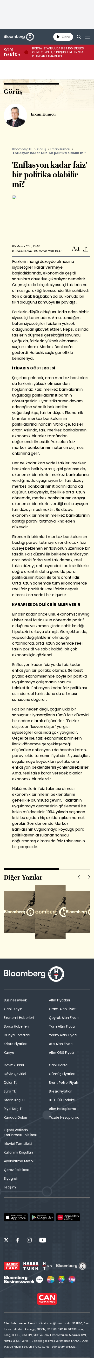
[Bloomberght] (19, 37)
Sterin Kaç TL (14, 1100)
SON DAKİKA (12, 52)
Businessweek (15, 1000)
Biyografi (11, 1178)
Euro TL (10, 1091)
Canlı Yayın (13, 1009)
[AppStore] (16, 1217)
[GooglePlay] (42, 1217)
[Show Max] (72, 1279)
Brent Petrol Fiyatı (63, 1082)
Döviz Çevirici (15, 1073)
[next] (89, 877)
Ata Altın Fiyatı (61, 1043)
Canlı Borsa (58, 1065)
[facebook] (17, 1240)
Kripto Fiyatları (15, 1043)
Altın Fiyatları (59, 1000)
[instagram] (29, 1240)
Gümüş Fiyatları (62, 1073)
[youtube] (42, 1240)
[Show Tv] (50, 1279)
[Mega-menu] (87, 36)
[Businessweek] (23, 1279)
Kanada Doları (15, 1117)
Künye (9, 1052)
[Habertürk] (12, 1266)
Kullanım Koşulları (18, 1152)
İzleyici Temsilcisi (18, 1143)
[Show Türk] (61, 1279)
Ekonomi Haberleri (19, 1017)
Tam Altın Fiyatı (62, 1026)
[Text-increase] (76, 248)
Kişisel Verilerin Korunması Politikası (20, 1132)
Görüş (41, 149)
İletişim (10, 1187)
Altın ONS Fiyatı (61, 1052)
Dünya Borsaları (17, 1035)
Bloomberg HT (22, 149)
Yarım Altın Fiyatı (63, 1035)
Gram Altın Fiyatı (62, 1009)
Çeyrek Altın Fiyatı (64, 1017)
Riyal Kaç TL (13, 1108)
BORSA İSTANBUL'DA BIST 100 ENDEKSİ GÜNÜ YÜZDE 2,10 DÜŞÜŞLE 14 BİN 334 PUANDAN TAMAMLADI (58, 52)
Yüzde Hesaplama (64, 1117)
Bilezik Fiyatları (60, 1091)
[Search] (79, 36)
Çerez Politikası (16, 1169)
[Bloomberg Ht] (71, 1266)
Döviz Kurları (14, 1065)
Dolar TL (10, 1082)
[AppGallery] (68, 1217)
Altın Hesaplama (62, 1108)
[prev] (78, 877)
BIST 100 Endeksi (62, 1100)
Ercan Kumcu (60, 149)
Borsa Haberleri (16, 1026)
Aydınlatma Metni (19, 1161)
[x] (6, 1240)
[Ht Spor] (47, 1266)
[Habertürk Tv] (31, 1266)
